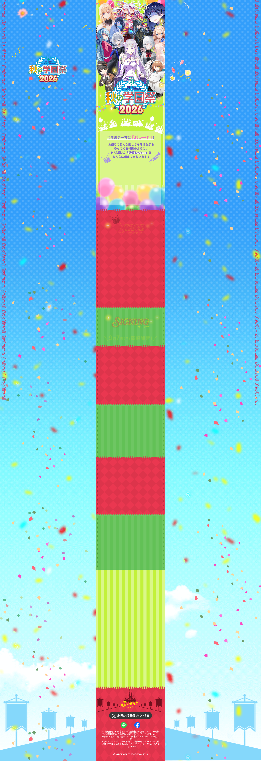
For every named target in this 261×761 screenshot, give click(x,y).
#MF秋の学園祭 (132, 715)
